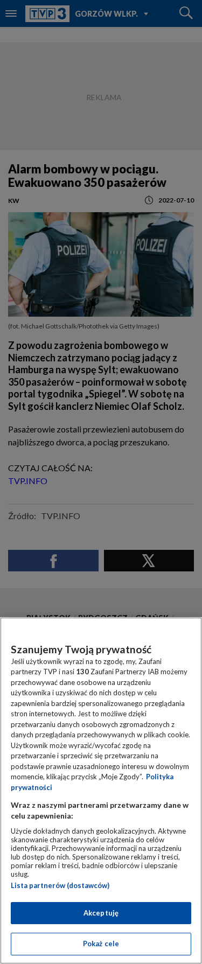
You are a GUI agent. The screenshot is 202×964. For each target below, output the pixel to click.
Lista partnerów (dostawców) (60, 885)
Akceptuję (101, 913)
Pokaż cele (101, 943)
